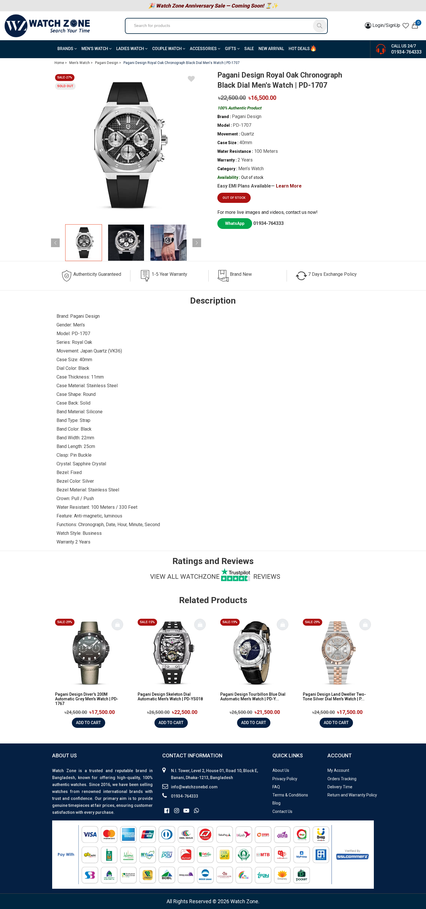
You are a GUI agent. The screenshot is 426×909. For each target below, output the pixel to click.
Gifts (231, 48)
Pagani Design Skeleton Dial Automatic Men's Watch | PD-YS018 (170, 696)
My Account (338, 770)
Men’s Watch (95, 48)
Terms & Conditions (290, 795)
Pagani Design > (108, 63)
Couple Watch (167, 48)
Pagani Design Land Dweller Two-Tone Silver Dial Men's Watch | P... (334, 696)
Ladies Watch (130, 48)
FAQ (276, 787)
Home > (60, 63)
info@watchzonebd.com (194, 787)
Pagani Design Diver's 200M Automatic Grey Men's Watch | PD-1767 (86, 699)
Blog (276, 803)
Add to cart (88, 722)
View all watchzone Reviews (215, 576)
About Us (280, 770)
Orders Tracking (341, 778)
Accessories (204, 48)
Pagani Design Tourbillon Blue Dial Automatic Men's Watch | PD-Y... (252, 696)
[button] (196, 242)
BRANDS (65, 48)
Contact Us (282, 811)
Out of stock (234, 198)
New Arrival (271, 48)
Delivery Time (339, 787)
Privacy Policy (284, 778)
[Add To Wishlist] (191, 80)
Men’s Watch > (81, 63)
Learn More (289, 186)
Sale (249, 48)
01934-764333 (406, 52)
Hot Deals (299, 48)
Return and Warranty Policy (352, 795)
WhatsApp (234, 223)
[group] (126, 145)
